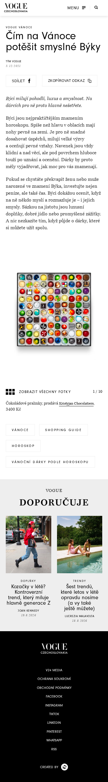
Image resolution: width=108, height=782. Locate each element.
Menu (73, 7)
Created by (49, 767)
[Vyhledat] (96, 7)
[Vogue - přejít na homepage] (16, 8)
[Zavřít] (102, 776)
